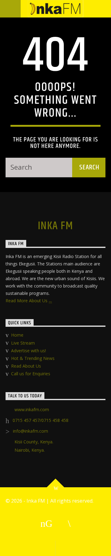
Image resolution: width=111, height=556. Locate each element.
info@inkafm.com (30, 431)
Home (17, 335)
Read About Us (26, 366)
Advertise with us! (28, 350)
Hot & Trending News (33, 358)
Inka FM (55, 226)
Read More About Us (27, 300)
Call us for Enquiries (30, 373)
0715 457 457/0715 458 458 (40, 420)
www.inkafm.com (31, 409)
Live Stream (23, 343)
